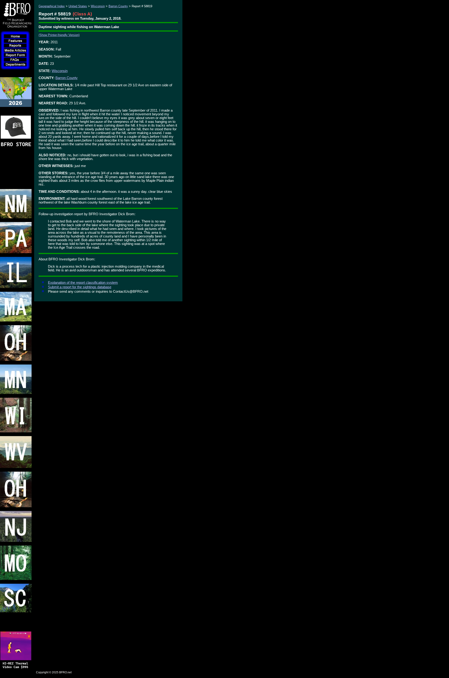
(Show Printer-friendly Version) (59, 35)
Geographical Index (52, 6)
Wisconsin (98, 6)
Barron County (118, 6)
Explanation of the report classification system (83, 282)
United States (78, 6)
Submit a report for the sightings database (79, 287)
